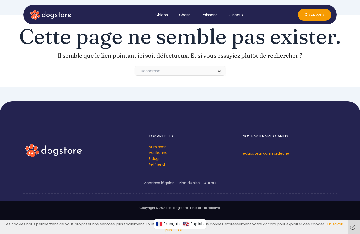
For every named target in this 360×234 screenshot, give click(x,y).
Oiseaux (236, 14)
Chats (184, 14)
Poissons (209, 14)
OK (180, 230)
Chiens (161, 14)
